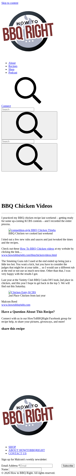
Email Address (10, 465)
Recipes (12, 66)
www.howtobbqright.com (15, 304)
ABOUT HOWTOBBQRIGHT (26, 450)
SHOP (12, 446)
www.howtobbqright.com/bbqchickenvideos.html (29, 255)
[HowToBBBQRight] (27, 56)
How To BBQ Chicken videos (37, 248)
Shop (11, 69)
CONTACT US (17, 453)
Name (5, 469)
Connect (6, 105)
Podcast (12, 72)
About (12, 62)
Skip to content (9, 2)
